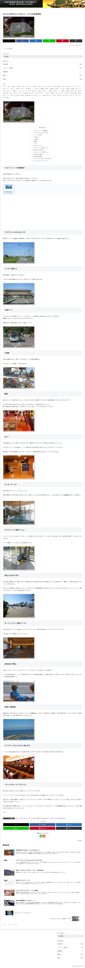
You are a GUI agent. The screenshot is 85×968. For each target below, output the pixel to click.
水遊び (60, 818)
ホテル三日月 (54, 818)
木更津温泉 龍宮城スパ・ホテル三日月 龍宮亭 (8, 192)
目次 (40, 127)
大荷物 (36, 139)
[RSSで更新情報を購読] (44, 836)
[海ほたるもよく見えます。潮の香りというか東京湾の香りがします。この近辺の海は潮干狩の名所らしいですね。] (19, 606)
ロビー (36, 143)
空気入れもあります (39, 150)
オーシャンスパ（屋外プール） (42, 152)
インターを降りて (38, 135)
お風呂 (44, 818)
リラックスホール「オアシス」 (42, 161)
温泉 (64, 818)
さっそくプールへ (38, 145)
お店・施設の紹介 (38, 818)
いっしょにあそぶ (20, 818)
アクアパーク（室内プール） (41, 148)
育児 (13, 818)
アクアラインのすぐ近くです (41, 132)
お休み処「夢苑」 (38, 154)
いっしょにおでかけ (28, 818)
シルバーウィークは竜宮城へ (41, 130)
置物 (35, 141)
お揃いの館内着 (38, 156)
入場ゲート (37, 137)
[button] (76, 40)
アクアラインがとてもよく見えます (43, 158)
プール (49, 818)
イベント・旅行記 (7, 818)
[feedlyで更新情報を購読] (41, 836)
